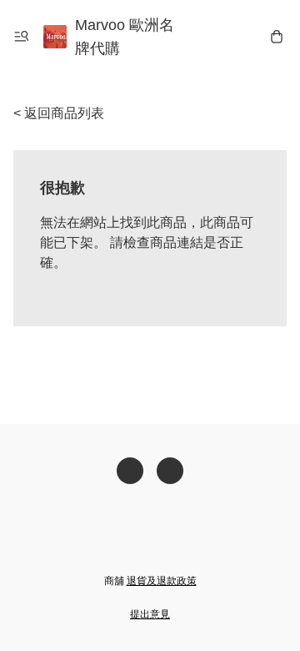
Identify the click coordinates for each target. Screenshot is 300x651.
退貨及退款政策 (162, 581)
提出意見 (150, 614)
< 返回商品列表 (58, 113)
